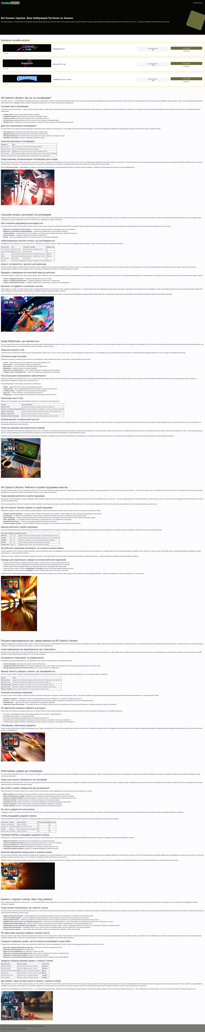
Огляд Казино (186, 51)
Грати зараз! (15, 3)
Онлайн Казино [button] (197, 3)
